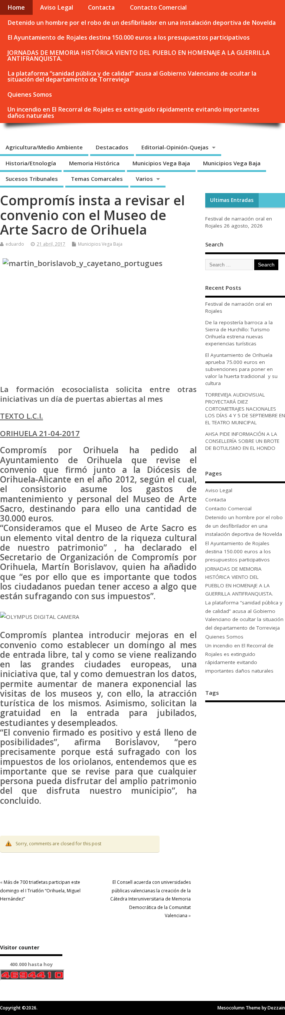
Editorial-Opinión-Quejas (175, 147)
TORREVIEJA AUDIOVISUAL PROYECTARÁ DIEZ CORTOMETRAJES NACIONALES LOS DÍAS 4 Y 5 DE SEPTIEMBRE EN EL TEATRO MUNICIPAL (245, 408)
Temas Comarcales (97, 178)
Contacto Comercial (158, 7)
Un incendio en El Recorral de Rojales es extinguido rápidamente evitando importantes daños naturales (133, 112)
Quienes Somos (29, 94)
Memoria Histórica (94, 163)
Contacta (101, 7)
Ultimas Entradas (231, 200)
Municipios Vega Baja (161, 163)
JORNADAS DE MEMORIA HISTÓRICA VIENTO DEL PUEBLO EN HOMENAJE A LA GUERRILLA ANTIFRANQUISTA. (138, 56)
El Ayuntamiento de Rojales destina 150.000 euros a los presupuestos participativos (128, 37)
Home (16, 7)
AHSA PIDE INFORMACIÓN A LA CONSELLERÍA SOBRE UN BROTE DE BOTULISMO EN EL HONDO (242, 441)
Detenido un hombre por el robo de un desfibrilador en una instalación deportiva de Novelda (141, 23)
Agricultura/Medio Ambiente (44, 147)
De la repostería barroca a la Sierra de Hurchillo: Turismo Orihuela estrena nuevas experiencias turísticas (239, 333)
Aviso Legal (56, 7)
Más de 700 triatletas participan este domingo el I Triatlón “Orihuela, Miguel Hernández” (40, 890)
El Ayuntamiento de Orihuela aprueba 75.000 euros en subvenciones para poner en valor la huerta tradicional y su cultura (241, 369)
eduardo (15, 244)
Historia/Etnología (31, 163)
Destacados (112, 147)
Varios (144, 178)
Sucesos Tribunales (32, 178)
